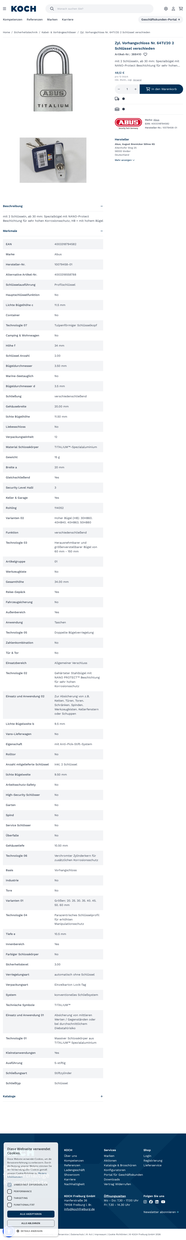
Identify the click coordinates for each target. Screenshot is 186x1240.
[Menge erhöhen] (136, 89)
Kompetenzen (12, 19)
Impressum (100, 1234)
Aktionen (110, 1160)
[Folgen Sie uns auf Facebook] (151, 1202)
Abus (156, 119)
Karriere (67, 19)
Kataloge (9, 1096)
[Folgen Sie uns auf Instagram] (145, 1202)
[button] (30, 1231)
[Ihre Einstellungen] (166, 8)
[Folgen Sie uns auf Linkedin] (157, 1202)
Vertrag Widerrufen (117, 1184)
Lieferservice (152, 1165)
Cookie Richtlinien (117, 1234)
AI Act (89, 1234)
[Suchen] (52, 9)
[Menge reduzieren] (119, 89)
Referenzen (35, 19)
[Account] (173, 8)
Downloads (112, 1179)
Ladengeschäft (74, 1170)
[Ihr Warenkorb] (181, 8)
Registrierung (152, 1160)
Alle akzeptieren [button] (31, 1214)
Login (147, 1156)
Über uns (70, 1156)
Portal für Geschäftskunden (123, 1174)
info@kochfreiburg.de (79, 1209)
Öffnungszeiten (115, 1196)
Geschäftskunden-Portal (160, 19)
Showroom (72, 1174)
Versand (137, 80)
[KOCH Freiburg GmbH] (24, 8)
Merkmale (10, 231)
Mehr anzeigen (123, 160)
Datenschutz (77, 1234)
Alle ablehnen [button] (30, 1223)
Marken (52, 19)
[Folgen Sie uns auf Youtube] (163, 1202)
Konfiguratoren (115, 1170)
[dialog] (31, 1189)
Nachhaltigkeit (74, 1184)
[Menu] (4, 8)
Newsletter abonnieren (161, 1212)
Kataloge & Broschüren (120, 1165)
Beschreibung (13, 206)
